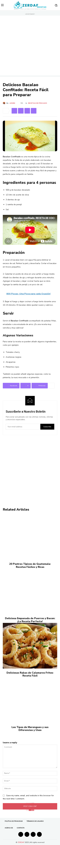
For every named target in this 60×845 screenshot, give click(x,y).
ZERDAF (21, 842)
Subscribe (47, 427)
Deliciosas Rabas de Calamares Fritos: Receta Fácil (30, 674)
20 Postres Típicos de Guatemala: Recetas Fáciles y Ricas (30, 565)
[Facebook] (14, 111)
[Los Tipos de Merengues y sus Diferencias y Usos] (30, 700)
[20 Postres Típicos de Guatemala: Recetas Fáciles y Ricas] (30, 537)
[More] (51, 385)
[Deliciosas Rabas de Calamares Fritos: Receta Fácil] (30, 646)
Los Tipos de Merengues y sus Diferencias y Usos (30, 728)
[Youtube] (39, 834)
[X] (21, 111)
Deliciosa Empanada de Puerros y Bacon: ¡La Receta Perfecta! (30, 620)
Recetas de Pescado (37, 103)
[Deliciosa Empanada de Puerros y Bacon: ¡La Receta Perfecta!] (30, 591)
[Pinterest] (27, 111)
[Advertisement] (30, 45)
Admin (12, 103)
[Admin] (4, 103)
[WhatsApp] (33, 111)
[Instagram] (27, 834)
